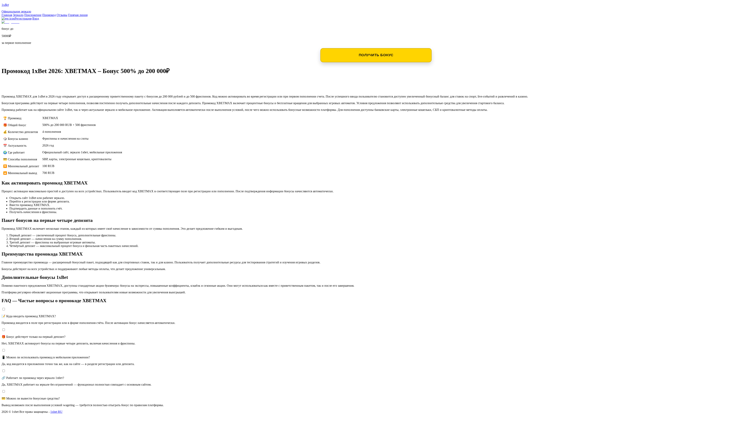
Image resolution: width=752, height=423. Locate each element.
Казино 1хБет (18, 88)
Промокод (49, 15)
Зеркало (18, 15)
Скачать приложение (28, 82)
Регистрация (23, 18)
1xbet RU (56, 411)
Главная (7, 15)
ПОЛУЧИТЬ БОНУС (376, 55)
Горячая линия (78, 15)
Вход (35, 18)
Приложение (33, 15)
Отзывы (62, 15)
